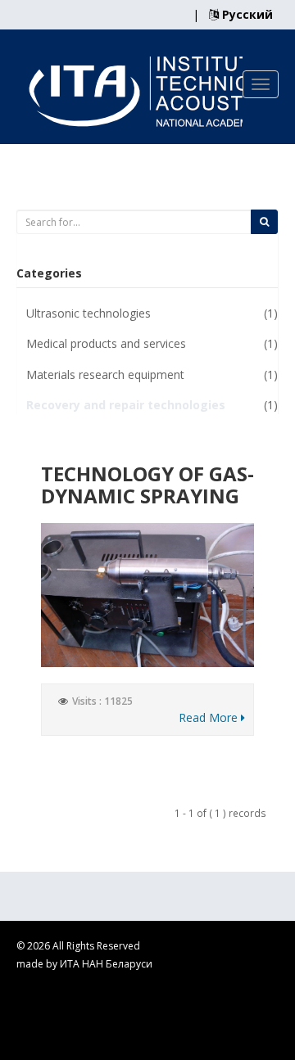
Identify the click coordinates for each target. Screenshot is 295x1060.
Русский (246, 14)
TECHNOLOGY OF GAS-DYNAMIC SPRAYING (147, 484)
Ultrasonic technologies (88, 313)
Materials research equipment (105, 374)
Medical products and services (106, 343)
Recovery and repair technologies (125, 405)
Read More (210, 717)
